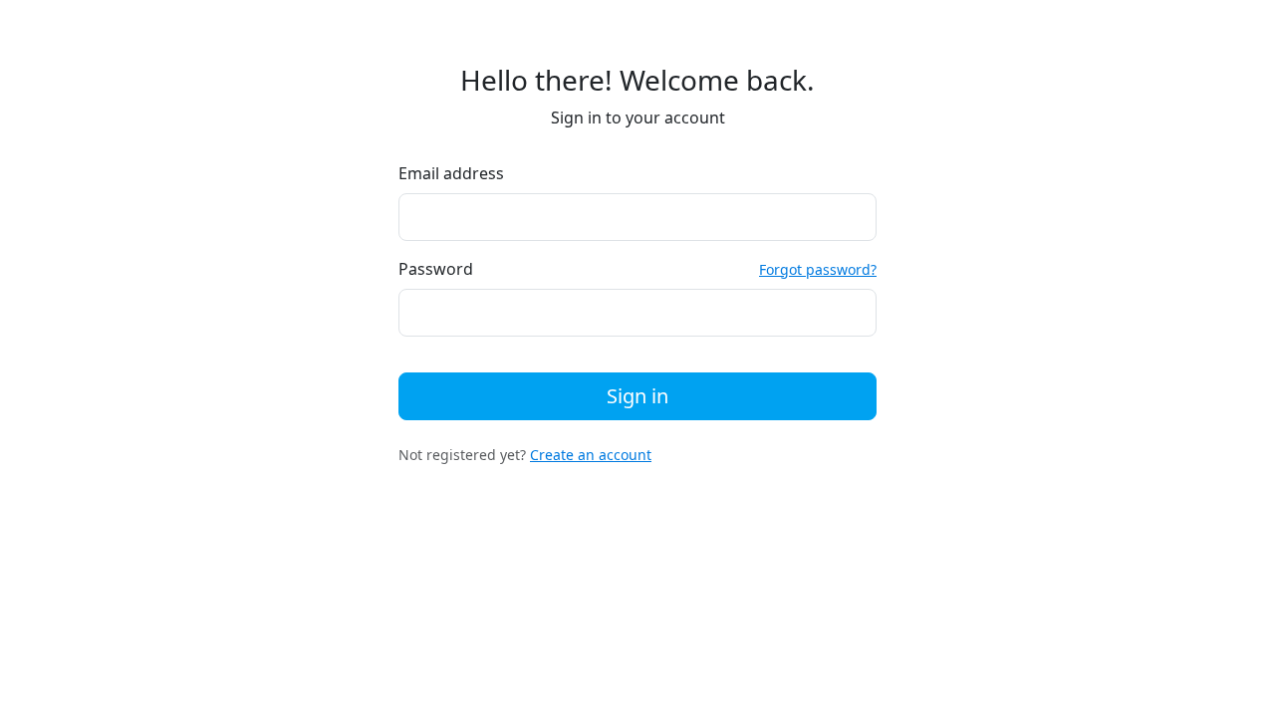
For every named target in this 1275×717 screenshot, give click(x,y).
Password (435, 269)
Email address (451, 173)
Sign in (637, 395)
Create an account (590, 454)
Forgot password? (818, 269)
